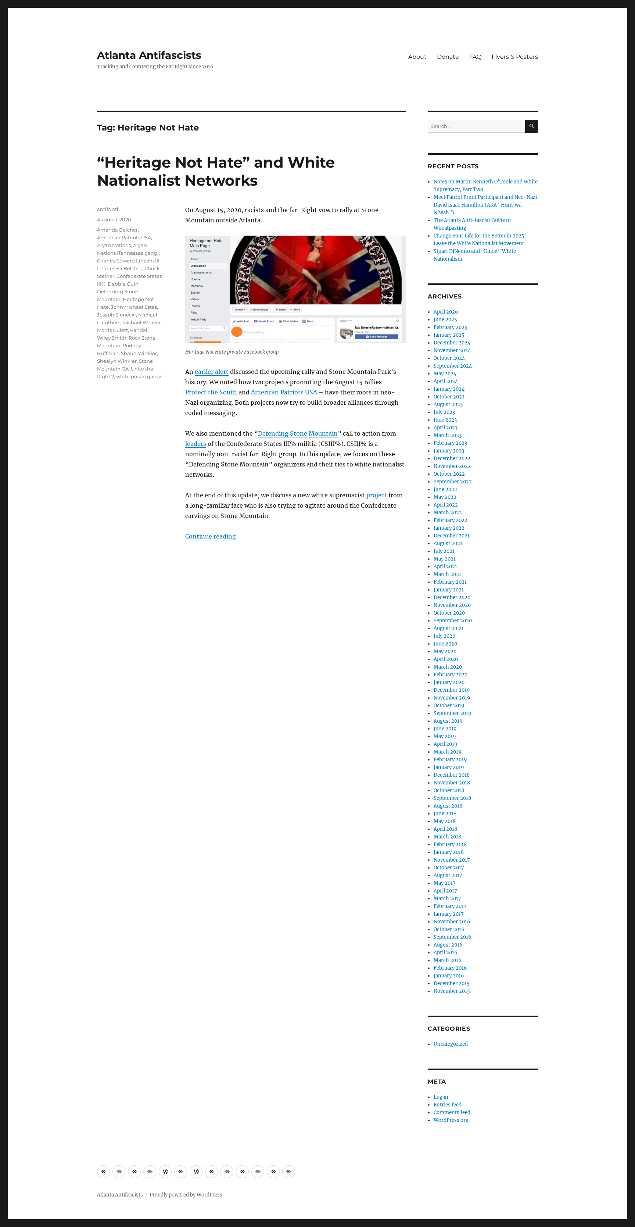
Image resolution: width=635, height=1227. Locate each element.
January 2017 (449, 914)
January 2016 (449, 976)
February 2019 (450, 759)
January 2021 (449, 590)
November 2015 (452, 991)
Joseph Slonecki (116, 315)
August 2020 (448, 628)
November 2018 (452, 783)
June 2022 (445, 489)
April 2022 (446, 505)
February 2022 (450, 520)
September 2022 (453, 482)
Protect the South (211, 392)
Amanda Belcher (117, 230)
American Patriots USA (284, 392)
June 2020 (445, 644)
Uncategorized (451, 1044)
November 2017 (452, 860)
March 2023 (448, 435)
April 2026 (446, 312)
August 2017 (448, 875)
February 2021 (450, 582)
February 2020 (450, 675)
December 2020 (452, 597)
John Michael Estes (134, 307)
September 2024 (453, 366)
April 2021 (445, 567)
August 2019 (448, 721)
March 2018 (447, 837)
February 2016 (450, 968)
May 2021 (445, 559)
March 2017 (447, 898)
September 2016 (452, 937)
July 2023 (444, 412)
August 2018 (448, 806)
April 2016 (446, 952)
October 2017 (449, 868)
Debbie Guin (123, 284)
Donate (448, 56)
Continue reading (210, 536)
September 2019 (452, 713)
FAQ (475, 56)
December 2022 (452, 458)
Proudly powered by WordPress (186, 1195)
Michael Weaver (141, 322)
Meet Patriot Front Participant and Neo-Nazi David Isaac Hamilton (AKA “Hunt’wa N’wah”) (485, 205)
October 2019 (449, 705)
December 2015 (452, 983)
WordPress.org (451, 1120)
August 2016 (448, 945)
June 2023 (445, 420)
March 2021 (447, 574)
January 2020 (449, 682)
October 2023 (449, 397)
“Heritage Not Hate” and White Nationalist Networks (216, 171)
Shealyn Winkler (117, 361)
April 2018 (445, 829)
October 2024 (449, 358)
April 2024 (446, 381)
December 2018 (452, 775)
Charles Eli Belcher (119, 268)
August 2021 (448, 543)
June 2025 (445, 319)
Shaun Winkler (139, 353)
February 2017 (450, 906)
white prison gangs (139, 376)
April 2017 (445, 891)
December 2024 (452, 343)
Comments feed (452, 1112)
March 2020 (448, 667)
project (376, 495)
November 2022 (452, 466)
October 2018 (449, 790)
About (417, 56)
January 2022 (449, 528)
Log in (441, 1097)
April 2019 (446, 744)
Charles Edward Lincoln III (128, 261)
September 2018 (452, 798)
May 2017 (445, 883)
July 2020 (444, 636)
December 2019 (452, 690)
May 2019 (445, 736)
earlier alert (212, 371)
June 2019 (445, 729)
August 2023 (448, 404)
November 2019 (452, 698)
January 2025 (449, 335)
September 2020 (453, 621)
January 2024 (449, 389)
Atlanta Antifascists (149, 55)
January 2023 (449, 451)
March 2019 (448, 752)
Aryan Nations (114, 245)
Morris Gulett (112, 330)
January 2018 (449, 852)
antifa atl (107, 209)
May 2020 (445, 651)
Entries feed (448, 1105)
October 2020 (449, 613)
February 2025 (450, 327)
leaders (195, 443)
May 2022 (445, 497)
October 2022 (449, 474)
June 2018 (445, 814)
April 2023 (446, 428)
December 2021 (452, 536)
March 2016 (448, 960)
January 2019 (449, 767)
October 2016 (449, 929)
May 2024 (445, 374)
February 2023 (450, 443)
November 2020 (452, 605)
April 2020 (446, 659)
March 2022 (448, 512)
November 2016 (452, 922)
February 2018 (450, 844)
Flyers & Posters (515, 56)
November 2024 (452, 350)
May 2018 (445, 821)
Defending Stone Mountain (298, 433)
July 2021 (444, 551)
